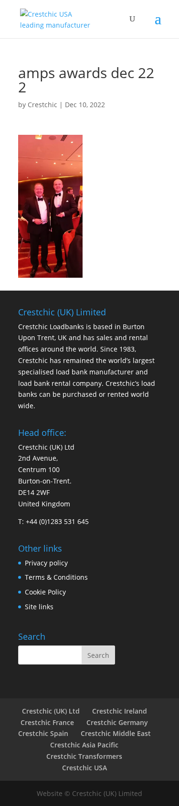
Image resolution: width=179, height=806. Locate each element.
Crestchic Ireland (119, 710)
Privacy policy (46, 562)
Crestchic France (47, 722)
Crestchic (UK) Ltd (51, 710)
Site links (39, 606)
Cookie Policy (45, 591)
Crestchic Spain (43, 733)
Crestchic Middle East (116, 733)
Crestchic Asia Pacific (84, 744)
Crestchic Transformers (84, 756)
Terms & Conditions (56, 577)
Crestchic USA (84, 767)
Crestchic (42, 104)
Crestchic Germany (117, 722)
